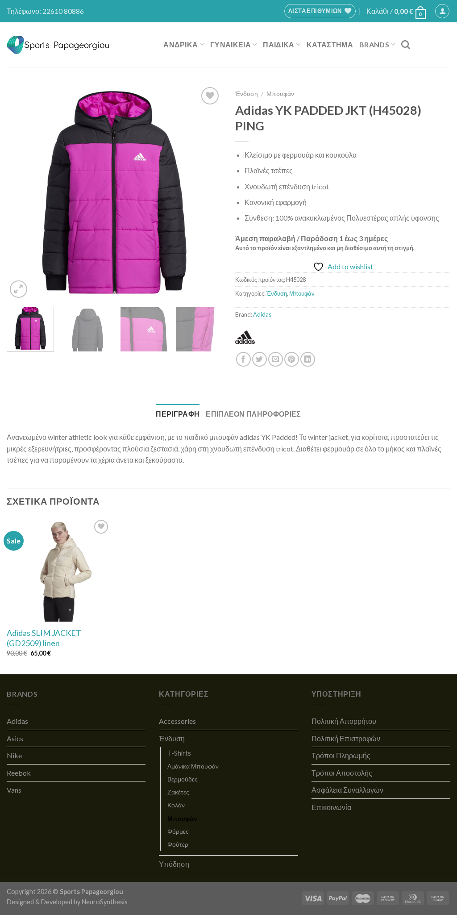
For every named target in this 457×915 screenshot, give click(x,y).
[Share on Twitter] (259, 359)
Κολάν (176, 805)
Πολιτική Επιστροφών (346, 738)
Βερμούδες (182, 779)
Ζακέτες (178, 792)
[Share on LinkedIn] (307, 359)
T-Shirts (179, 753)
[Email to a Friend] (275, 359)
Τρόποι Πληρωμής (341, 755)
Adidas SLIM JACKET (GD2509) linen (44, 638)
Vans (14, 789)
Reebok (19, 773)
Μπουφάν (280, 93)
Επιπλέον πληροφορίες (253, 413)
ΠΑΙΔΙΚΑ (278, 44)
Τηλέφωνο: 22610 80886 (45, 11)
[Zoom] (18, 289)
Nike (14, 755)
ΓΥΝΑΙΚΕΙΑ (230, 44)
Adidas (262, 314)
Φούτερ (177, 844)
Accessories (177, 721)
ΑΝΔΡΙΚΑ (180, 44)
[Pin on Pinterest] (291, 359)
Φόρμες (178, 831)
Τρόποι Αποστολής (342, 773)
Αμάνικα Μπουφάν (193, 766)
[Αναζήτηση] (405, 44)
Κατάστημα (330, 44)
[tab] (177, 414)
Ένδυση (246, 93)
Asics (15, 738)
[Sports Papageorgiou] (58, 44)
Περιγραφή (177, 413)
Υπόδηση (174, 864)
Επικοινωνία (331, 807)
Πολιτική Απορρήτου (344, 721)
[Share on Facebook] (243, 359)
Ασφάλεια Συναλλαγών (347, 789)
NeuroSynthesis (105, 902)
